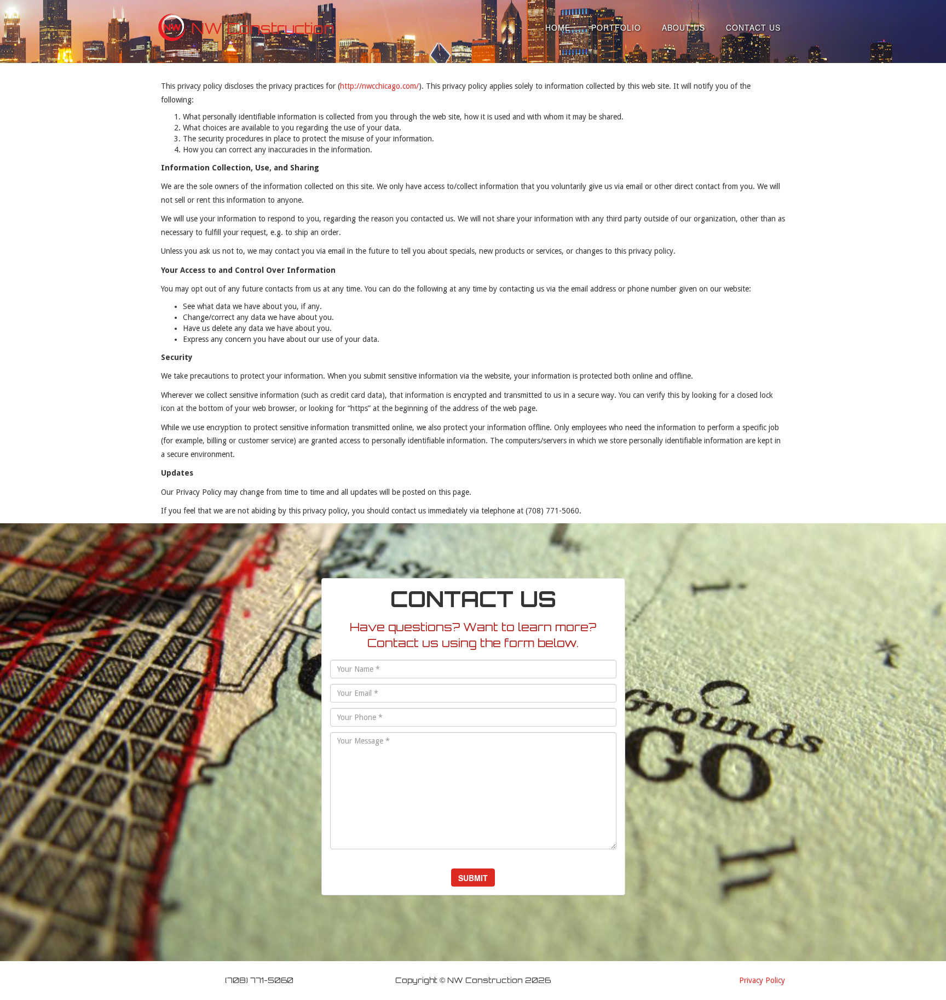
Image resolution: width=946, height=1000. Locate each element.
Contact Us (753, 27)
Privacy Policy (762, 980)
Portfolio (616, 27)
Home (557, 27)
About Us (683, 27)
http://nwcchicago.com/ (379, 86)
